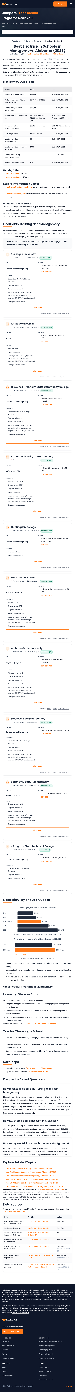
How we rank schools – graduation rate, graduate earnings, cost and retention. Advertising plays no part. (37, 243)
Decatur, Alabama (13, 177)
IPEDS (55, 313)
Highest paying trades (47, 1346)
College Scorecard (63, 313)
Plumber (5, 1350)
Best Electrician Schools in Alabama (42, 1024)
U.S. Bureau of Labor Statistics (38, 1221)
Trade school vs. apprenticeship (50, 1341)
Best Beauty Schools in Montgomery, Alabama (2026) (28, 1169)
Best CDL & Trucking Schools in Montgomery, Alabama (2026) (32, 1179)
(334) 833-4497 (46, 545)
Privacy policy (44, 1367)
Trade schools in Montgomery (39, 1068)
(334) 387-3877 (46, 341)
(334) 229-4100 (46, 666)
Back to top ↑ (69, 1386)
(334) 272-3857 (46, 734)
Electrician (5, 1341)
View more (37, 308)
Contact (4, 1371)
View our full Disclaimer (20, 1312)
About (4, 1367)
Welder (4, 1354)
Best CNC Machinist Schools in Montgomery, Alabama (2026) (31, 1183)
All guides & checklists (47, 1358)
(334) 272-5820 (46, 595)
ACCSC (49, 313)
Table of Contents (59, 54)
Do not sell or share (46, 1380)
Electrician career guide (15, 194)
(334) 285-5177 (46, 861)
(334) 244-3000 (46, 474)
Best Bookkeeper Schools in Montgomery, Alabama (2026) (30, 1172)
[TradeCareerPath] (9, 4)
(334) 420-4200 (46, 405)
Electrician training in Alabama (18, 187)
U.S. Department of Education (38, 1239)
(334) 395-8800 (46, 797)
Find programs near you (12, 1331)
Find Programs (60, 4)
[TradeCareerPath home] (37, 1320)
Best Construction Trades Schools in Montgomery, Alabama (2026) (34, 1186)
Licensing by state (45, 1350)
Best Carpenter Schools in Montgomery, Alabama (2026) (29, 1176)
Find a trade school (46, 1354)
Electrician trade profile (38, 1072)
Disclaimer (43, 1376)
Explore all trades (8, 1358)
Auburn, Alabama (12, 173)
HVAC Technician (8, 1346)
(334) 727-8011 (46, 272)
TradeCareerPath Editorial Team (38, 54)
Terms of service (45, 1371)
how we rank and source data (14, 1212)
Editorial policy (7, 1376)
